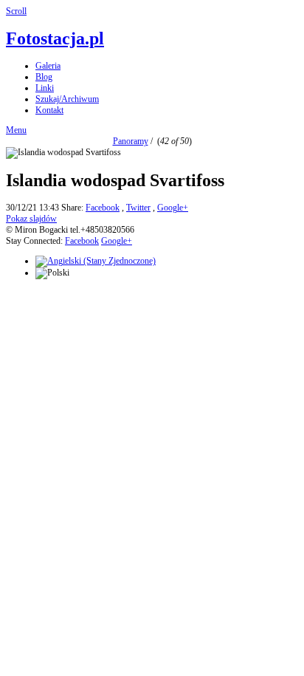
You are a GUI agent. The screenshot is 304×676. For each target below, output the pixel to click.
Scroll (16, 11)
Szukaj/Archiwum (67, 99)
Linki (44, 88)
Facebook (103, 207)
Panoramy (130, 141)
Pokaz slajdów (31, 219)
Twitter (138, 207)
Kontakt (49, 110)
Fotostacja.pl (55, 38)
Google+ (172, 207)
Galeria (48, 66)
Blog (43, 77)
